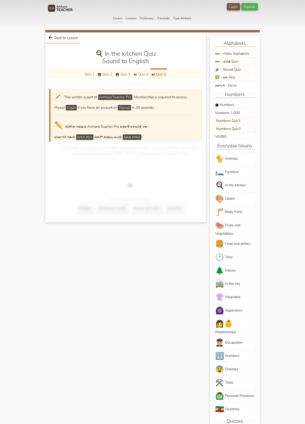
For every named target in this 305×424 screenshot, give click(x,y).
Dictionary (147, 18)
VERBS (221, 136)
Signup (124, 107)
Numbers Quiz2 (228, 128)
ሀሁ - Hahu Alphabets (232, 53)
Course (117, 18)
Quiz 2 (104, 74)
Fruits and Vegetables (227, 228)
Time (224, 257)
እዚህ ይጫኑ (132, 137)
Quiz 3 (122, 74)
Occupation (229, 343)
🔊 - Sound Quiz (228, 69)
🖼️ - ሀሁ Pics (225, 77)
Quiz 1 (90, 74)
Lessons (131, 18)
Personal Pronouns (234, 396)
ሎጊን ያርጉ (84, 137)
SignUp (249, 6)
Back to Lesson (63, 37)
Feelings (226, 369)
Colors (225, 199)
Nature (225, 271)
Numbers (224, 104)
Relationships (225, 326)
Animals (226, 159)
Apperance (228, 311)
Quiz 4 (140, 74)
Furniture (227, 172)
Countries (227, 409)
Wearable (227, 297)
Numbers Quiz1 (228, 120)
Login (233, 6)
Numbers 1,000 (227, 112)
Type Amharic (182, 18)
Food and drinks (232, 244)
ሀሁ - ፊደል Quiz (226, 61)
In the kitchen (230, 185)
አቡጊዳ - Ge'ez (226, 85)
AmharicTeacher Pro (115, 97)
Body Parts (228, 212)
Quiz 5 (158, 74)
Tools (224, 383)
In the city (227, 284)
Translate (163, 18)
